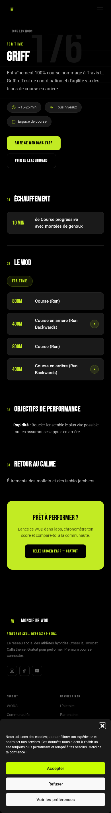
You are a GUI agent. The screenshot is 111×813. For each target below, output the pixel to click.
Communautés (18, 715)
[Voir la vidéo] (94, 324)
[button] (102, 726)
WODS (12, 706)
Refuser (55, 784)
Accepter (55, 768)
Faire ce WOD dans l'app (34, 143)
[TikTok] (24, 671)
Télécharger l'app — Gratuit (55, 551)
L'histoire (67, 706)
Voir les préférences (55, 799)
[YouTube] (37, 671)
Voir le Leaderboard (31, 160)
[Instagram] (12, 671)
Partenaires (69, 715)
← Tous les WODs (20, 31)
